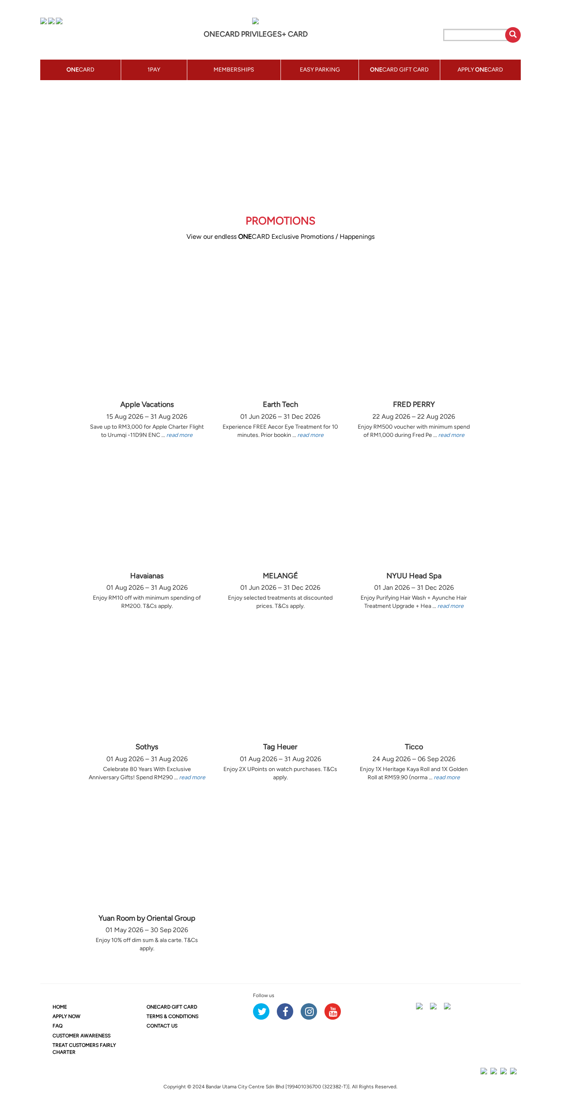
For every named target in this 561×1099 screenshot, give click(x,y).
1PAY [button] (153, 69)
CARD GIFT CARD (172, 1007)
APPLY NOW (66, 1016)
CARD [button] (80, 69)
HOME (60, 1007)
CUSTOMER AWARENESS (81, 1036)
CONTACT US (162, 1026)
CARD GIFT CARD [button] (399, 69)
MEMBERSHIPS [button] (234, 69)
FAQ (57, 1026)
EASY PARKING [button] (320, 69)
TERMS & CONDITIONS (172, 1016)
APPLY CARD (480, 69)
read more (179, 435)
